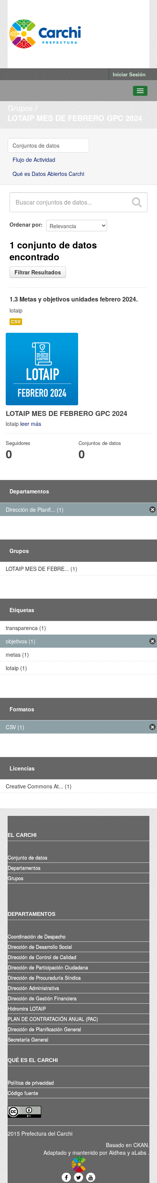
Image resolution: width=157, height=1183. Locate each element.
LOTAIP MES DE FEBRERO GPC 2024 (75, 117)
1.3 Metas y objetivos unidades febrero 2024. (74, 299)
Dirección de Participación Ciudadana (48, 967)
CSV (16, 321)
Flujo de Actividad (34, 159)
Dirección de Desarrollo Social (40, 946)
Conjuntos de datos (36, 145)
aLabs (139, 1152)
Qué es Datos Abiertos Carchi (48, 173)
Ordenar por (25, 224)
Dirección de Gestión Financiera (42, 998)
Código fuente (23, 1093)
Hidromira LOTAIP (27, 1008)
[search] (136, 202)
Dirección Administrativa (33, 988)
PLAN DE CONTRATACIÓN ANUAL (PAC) (53, 1018)
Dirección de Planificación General (44, 1029)
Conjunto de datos (27, 857)
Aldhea (117, 1152)
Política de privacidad (31, 1082)
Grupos (20, 107)
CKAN (140, 1145)
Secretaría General (28, 1039)
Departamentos (24, 867)
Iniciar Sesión (129, 74)
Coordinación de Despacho (37, 936)
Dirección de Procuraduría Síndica (44, 977)
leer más (30, 423)
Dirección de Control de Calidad (42, 957)
